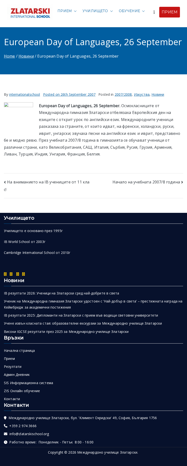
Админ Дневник (17, 374)
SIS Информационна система (28, 382)
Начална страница (19, 350)
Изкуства (142, 94)
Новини (157, 94)
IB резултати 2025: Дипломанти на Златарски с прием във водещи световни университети (81, 315)
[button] (74, 11)
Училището (95, 11)
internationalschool (24, 94)
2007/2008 (123, 94)
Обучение (129, 11)
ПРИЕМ (170, 12)
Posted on (69, 94)
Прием (64, 11)
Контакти (12, 399)
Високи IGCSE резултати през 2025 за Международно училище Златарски (66, 331)
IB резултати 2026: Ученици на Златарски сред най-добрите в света (61, 293)
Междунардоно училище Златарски (107, 452)
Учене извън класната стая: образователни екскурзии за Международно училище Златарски (83, 323)
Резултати (12, 366)
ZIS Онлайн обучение (22, 390)
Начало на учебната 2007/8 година (146, 182)
